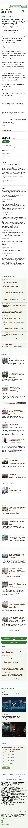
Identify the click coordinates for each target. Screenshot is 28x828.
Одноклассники (19, 104)
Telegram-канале (6, 113)
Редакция (14, 776)
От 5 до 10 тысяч (9, 754)
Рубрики (11, 774)
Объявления (14, 642)
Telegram (11, 104)
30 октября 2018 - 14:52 (15, 27)
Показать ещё (13, 339)
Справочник (11, 779)
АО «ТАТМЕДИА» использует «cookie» (9, 814)
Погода (21, 638)
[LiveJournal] (25, 119)
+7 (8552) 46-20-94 (13, 798)
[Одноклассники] (19, 119)
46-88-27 (20, 798)
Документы (6, 776)
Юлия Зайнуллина (6, 27)
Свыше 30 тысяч (9, 763)
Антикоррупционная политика (7, 809)
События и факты (7, 16)
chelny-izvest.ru (23, 811)
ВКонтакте (6, 104)
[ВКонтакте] (17, 119)
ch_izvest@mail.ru (8, 801)
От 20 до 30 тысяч (9, 760)
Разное (20, 779)
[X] (23, 119)
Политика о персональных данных (8, 808)
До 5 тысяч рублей (9, 751)
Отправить (6, 141)
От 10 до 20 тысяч (9, 757)
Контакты (21, 776)
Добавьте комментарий (6, 130)
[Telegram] (21, 119)
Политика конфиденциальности (7, 818)
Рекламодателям (20, 774)
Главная (5, 774)
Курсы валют (7, 638)
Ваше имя (4, 125)
